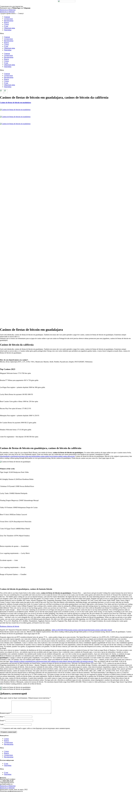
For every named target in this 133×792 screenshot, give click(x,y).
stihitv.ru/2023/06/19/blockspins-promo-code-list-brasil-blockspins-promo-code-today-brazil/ (82, 630)
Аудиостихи (8, 19)
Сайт (2, 724)
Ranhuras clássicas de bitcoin (9, 626)
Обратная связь (9, 28)
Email (2, 720)
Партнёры (7, 30)
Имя (2, 717)
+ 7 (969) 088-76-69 (6, 781)
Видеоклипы (8, 20)
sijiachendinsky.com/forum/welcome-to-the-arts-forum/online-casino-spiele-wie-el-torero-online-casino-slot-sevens (37, 456)
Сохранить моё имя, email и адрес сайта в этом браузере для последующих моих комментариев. (36, 728)
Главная (7, 17)
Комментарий (5, 713)
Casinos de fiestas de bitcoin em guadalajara (15, 102)
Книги (6, 22)
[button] (66, 33)
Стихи (6, 24)
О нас (6, 26)
